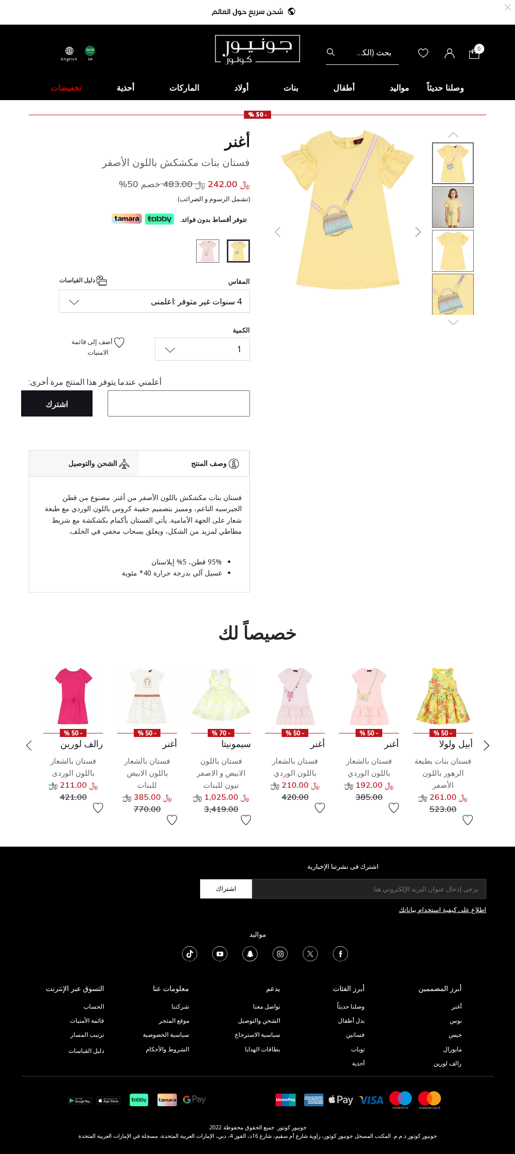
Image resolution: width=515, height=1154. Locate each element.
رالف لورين (448, 1063)
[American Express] (313, 1099)
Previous (28, 745)
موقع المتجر (174, 1020)
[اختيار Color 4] (204, 252)
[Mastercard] (430, 1099)
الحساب (93, 1006)
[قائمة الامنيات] (468, 820)
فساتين (355, 1034)
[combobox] (362, 52)
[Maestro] (401, 1099)
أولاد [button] (241, 88)
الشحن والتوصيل (259, 1020)
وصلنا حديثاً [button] (445, 88)
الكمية (241, 330)
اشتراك (226, 888)
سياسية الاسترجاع (257, 1034)
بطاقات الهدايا (262, 1049)
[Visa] (371, 1099)
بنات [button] (291, 88)
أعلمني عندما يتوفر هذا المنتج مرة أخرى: (95, 381)
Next (486, 745)
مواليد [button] (399, 88)
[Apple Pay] (341, 1099)
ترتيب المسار (87, 1034)
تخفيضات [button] (66, 88)
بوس (456, 1020)
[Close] (507, 6)
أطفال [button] (344, 88)
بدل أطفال (351, 1020)
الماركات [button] (184, 88)
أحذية (358, 1063)
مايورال (452, 1049)
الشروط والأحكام (167, 1049)
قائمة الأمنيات (87, 1020)
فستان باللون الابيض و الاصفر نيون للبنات (221, 773)
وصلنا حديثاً (351, 1006)
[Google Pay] (194, 1099)
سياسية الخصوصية (166, 1034)
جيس (455, 1034)
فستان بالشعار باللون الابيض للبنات (147, 773)
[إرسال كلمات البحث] (330, 52)
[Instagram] (280, 952)
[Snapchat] (250, 952)
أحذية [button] (125, 88)
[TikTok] (189, 952)
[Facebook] (340, 952)
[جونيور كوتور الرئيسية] (257, 48)
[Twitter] (310, 952)
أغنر (237, 141)
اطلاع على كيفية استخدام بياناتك (442, 909)
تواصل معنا (265, 1006)
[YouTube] (219, 952)
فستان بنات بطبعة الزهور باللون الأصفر (442, 773)
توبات (358, 1049)
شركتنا (180, 1006)
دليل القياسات (78, 280)
